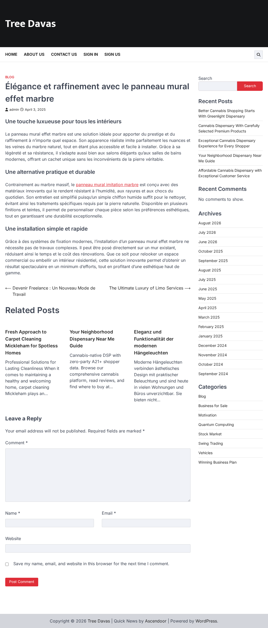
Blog (9, 77)
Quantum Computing (216, 424)
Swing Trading (210, 443)
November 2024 (212, 355)
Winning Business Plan (217, 462)
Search (205, 78)
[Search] (259, 55)
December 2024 (212, 345)
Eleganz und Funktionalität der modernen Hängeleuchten (154, 342)
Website (13, 538)
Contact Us (64, 54)
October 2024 (210, 364)
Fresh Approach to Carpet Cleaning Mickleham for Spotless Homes (31, 342)
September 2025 (213, 260)
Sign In (90, 54)
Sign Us (112, 54)
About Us (34, 54)
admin (14, 110)
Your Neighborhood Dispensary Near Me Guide (92, 338)
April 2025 (207, 307)
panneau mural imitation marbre (107, 184)
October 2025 (210, 251)
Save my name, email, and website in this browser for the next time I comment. (91, 563)
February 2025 (211, 326)
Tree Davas (30, 24)
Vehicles (205, 453)
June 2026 (207, 242)
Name (12, 513)
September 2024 (213, 373)
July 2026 (207, 232)
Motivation (207, 415)
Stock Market (210, 434)
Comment (16, 442)
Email (109, 513)
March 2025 (209, 317)
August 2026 (209, 223)
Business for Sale (212, 405)
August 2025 (209, 270)
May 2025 (207, 298)
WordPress (206, 621)
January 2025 (210, 336)
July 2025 (207, 279)
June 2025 (207, 289)
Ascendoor (155, 621)
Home (11, 54)
